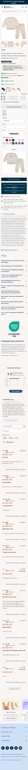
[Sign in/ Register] (23, 7)
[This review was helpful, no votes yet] (20, 469)
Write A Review (16, 391)
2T (11, 98)
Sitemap (23, 756)
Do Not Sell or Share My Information (11, 760)
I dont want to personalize (11, 102)
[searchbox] (13, 426)
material (11, 438)
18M (7, 98)
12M (3, 98)
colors (16, 438)
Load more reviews (14, 688)
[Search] (25, 11)
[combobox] (14, 11)
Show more (9, 442)
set (4, 442)
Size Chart (24, 93)
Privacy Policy (5, 756)
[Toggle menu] (2, 7)
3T (15, 98)
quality (5, 438)
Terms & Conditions (15, 756)
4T (20, 98)
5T (23, 98)
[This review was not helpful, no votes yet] (23, 469)
